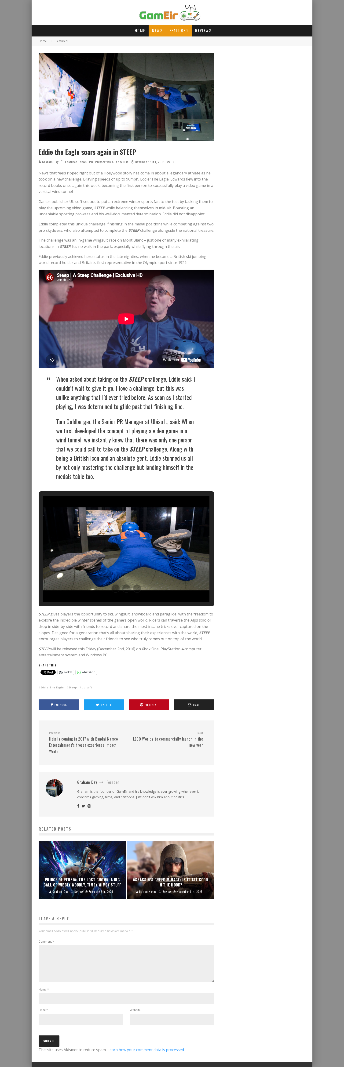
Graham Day (50, 161)
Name (44, 989)
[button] (115, 588)
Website (135, 1010)
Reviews (203, 30)
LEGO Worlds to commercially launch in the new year (168, 739)
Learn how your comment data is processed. (146, 1049)
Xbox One (122, 162)
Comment (46, 942)
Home (140, 30)
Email (43, 1010)
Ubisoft (87, 687)
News (157, 30)
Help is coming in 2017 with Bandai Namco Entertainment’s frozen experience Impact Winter (83, 742)
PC (91, 162)
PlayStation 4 (104, 162)
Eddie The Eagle (52, 687)
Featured (179, 30)
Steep (73, 687)
